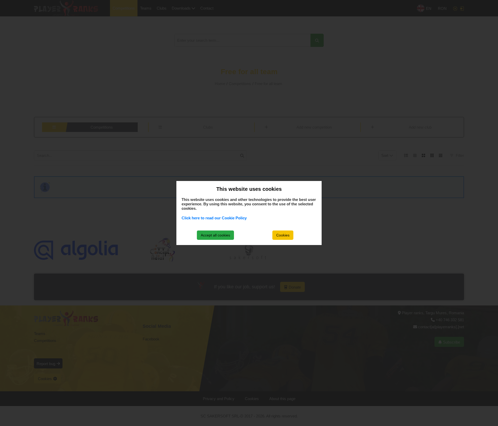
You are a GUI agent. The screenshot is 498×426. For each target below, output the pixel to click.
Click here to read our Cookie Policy (214, 218)
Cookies (282, 235)
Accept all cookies (215, 235)
